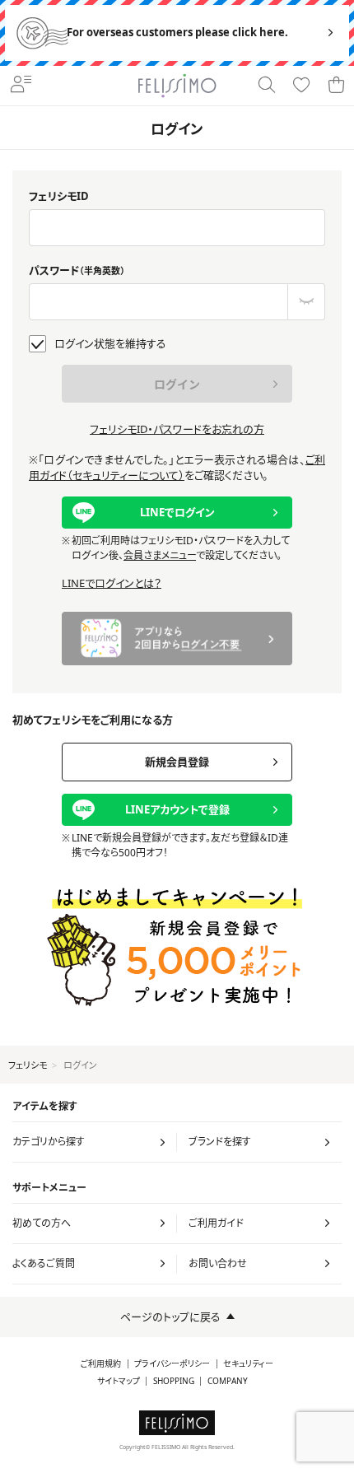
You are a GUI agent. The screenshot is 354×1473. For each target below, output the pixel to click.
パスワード (77, 270)
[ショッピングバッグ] (336, 85)
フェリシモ (27, 1065)
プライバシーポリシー (172, 1363)
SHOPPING (173, 1381)
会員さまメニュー (159, 555)
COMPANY (227, 1381)
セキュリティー (248, 1363)
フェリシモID (59, 196)
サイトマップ (118, 1381)
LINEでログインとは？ (111, 583)
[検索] (266, 85)
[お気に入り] (301, 85)
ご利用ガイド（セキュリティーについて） (177, 467)
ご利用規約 (101, 1363)
